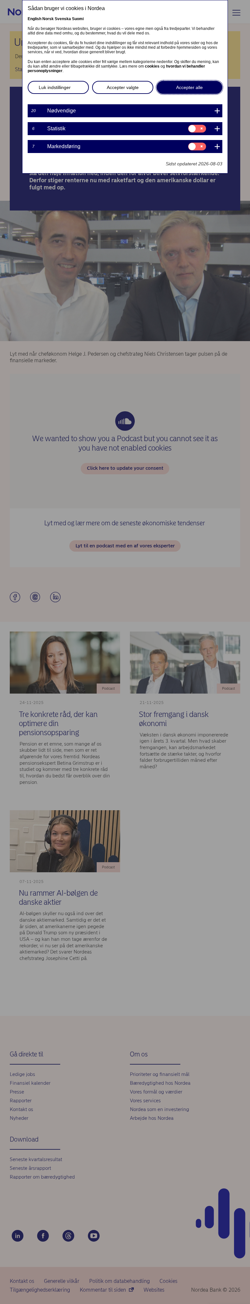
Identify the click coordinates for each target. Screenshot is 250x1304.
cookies (152, 66)
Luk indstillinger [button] (55, 87)
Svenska (63, 19)
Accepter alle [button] (189, 87)
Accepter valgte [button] (123, 87)
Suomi (78, 19)
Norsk (48, 19)
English (34, 19)
